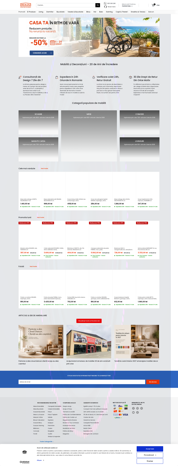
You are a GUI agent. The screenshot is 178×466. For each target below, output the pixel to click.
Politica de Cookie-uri (70, 417)
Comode (36, 431)
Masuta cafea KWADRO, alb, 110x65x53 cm (28, 249)
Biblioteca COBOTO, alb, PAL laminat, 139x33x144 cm (75, 249)
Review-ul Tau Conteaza (71, 423)
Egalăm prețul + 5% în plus (92, 406)
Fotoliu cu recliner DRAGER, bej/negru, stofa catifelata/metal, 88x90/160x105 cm (29, 298)
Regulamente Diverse (70, 420)
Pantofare (51, 425)
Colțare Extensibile (54, 409)
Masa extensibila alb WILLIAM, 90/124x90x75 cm (52, 200)
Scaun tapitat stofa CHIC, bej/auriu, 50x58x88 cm (145, 200)
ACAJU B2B (87, 425)
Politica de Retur (68, 431)
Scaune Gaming (38, 425)
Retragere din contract (91, 434)
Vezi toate (44, 168)
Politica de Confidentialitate (72, 414)
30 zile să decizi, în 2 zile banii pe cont (96, 414)
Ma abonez (153, 382)
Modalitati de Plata (69, 428)
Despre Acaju (67, 406)
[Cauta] (97, 5)
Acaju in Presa (67, 409)
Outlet (50, 434)
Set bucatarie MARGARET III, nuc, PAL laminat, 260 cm (147, 249)
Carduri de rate (88, 417)
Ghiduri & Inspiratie (54, 436)
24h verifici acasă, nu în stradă (93, 412)
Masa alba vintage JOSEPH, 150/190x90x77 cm (28, 200)
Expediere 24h (88, 431)
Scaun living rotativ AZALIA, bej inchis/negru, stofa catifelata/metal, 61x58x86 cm (76, 200)
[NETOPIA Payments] (121, 414)
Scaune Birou (37, 423)
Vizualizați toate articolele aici (89, 321)
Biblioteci (36, 428)
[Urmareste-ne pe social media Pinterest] (141, 408)
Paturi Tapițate (52, 414)
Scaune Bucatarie (39, 412)
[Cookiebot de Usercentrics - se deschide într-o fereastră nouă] (25, 462)
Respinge (150, 461)
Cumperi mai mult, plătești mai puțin (95, 409)
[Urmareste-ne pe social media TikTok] (137, 412)
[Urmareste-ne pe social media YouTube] (133, 412)
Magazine (66, 434)
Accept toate (150, 449)
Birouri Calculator (38, 420)
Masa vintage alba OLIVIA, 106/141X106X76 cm (122, 200)
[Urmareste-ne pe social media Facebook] (133, 408)
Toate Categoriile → (47, 441)
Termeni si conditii (69, 412)
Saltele (50, 417)
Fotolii (35, 434)
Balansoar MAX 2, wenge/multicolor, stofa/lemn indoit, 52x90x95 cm (123, 249)
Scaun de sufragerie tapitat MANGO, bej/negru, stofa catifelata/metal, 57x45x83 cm (100, 200)
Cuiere (50, 428)
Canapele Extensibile (54, 406)
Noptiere (50, 420)
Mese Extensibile (38, 406)
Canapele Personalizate (91, 423)
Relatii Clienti (88, 428)
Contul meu (126, 6)
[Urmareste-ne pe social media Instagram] (137, 408)
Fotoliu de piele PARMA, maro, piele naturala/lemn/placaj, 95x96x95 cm (53, 298)
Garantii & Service (89, 420)
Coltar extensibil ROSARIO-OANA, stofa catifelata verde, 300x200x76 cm (54, 249)
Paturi (50, 412)
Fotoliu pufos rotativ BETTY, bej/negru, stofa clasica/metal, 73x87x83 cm (147, 298)
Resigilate (51, 431)
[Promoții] (89, 37)
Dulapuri (50, 423)
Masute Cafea (38, 417)
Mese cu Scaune (38, 414)
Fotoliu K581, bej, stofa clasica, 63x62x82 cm (76, 298)
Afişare (39, 460)
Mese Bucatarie (38, 409)
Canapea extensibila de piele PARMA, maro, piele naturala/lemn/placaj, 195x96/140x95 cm (100, 249)
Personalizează (149, 455)
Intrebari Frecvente (69, 425)
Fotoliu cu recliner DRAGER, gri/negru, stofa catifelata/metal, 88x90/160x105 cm (101, 298)
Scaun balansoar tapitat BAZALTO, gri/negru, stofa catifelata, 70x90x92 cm (122, 298)
